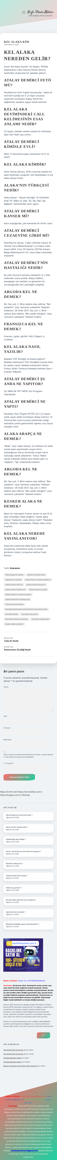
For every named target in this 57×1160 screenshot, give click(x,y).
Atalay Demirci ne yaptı (38, 590)
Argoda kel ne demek (13, 580)
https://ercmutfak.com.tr (30, 791)
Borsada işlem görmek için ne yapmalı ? (21, 900)
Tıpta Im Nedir (11, 641)
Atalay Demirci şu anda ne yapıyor (18, 594)
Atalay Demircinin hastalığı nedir (17, 599)
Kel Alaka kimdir (11, 614)
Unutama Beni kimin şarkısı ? (17, 876)
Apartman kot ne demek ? (15, 912)
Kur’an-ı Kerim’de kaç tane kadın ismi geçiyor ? (23, 851)
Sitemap (26, 795)
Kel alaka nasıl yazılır (29, 614)
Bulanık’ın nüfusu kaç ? (14, 863)
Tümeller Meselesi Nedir (12, 1058)
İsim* (5, 716)
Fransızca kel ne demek (14, 604)
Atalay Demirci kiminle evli (15, 590)
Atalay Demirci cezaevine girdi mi (37, 580)
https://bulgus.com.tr (10, 795)
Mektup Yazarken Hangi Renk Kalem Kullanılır (20, 1066)
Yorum (6, 687)
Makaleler (15, 568)
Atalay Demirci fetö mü (14, 585)
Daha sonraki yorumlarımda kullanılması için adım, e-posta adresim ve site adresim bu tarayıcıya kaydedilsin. (28, 756)
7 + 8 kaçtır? (9, 763)
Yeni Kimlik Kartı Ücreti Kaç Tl (14, 1050)
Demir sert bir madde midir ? (17, 827)
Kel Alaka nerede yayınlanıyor (17, 619)
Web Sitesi (7, 740)
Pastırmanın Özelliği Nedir (17, 649)
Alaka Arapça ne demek (14, 575)
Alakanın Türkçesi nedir (36, 575)
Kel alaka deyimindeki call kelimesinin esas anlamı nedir (26, 609)
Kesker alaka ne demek (14, 624)
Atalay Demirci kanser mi (36, 585)
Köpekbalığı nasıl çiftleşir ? (16, 839)
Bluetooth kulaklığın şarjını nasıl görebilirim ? (22, 924)
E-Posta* (7, 728)
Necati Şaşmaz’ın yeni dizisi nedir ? (19, 815)
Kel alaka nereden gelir (40, 619)
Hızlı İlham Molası (40, 12)
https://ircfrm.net (8, 791)
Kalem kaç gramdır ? (14, 888)
